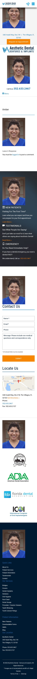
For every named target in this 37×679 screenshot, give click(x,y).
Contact (4, 578)
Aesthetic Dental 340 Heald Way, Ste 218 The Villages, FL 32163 (10, 640)
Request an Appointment (18, 42)
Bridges (5, 585)
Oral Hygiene (6, 597)
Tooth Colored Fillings (9, 611)
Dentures (5, 594)
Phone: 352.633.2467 (9, 647)
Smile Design (6, 602)
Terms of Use (14, 674)
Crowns (4, 588)
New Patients (6, 621)
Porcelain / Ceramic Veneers (11, 605)
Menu (6, 94)
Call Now (18, 89)
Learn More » (7, 222)
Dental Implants (7, 591)
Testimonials (6, 576)
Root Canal (5, 599)
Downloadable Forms (9, 624)
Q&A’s (4, 627)
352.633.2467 (25, 258)
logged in (15, 155)
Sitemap (23, 674)
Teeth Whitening (7, 608)
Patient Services (7, 570)
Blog (3, 630)
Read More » (7, 240)
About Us (5, 567)
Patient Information (8, 573)
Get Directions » (13, 398)
